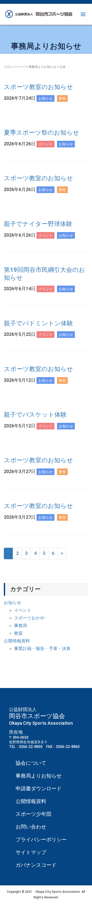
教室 (18, 633)
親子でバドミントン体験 (38, 323)
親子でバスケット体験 (35, 414)
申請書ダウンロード (39, 788)
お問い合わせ (31, 827)
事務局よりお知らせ (42, 67)
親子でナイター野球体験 (38, 223)
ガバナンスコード (36, 865)
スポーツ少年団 (33, 814)
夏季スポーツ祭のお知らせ (41, 132)
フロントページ (14, 67)
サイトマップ (31, 852)
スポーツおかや (29, 617)
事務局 (20, 625)
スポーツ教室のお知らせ (38, 87)
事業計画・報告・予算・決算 (42, 648)
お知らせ (12, 602)
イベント (22, 610)
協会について (31, 763)
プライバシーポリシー (41, 839)
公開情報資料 (17, 640)
